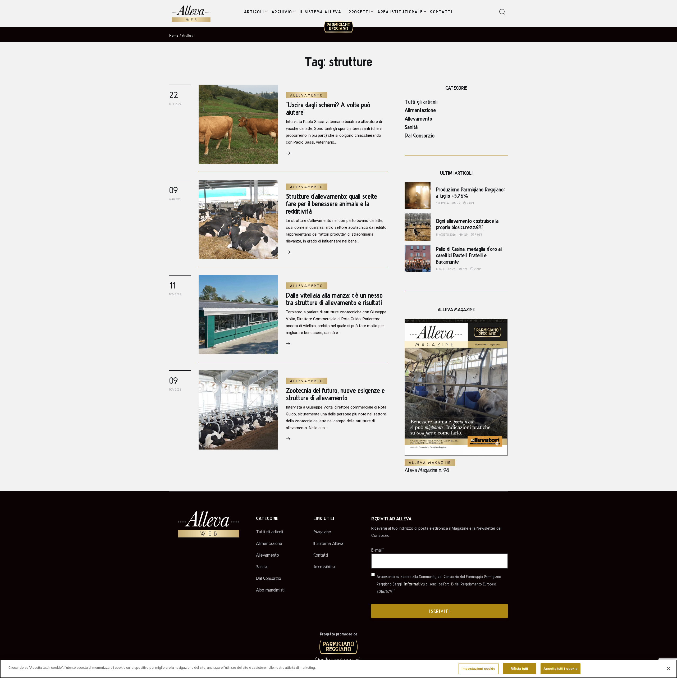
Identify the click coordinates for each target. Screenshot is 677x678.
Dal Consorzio (419, 135)
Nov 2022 (175, 294)
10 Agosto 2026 (445, 269)
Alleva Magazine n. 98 (427, 470)
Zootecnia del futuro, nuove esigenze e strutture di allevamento (335, 394)
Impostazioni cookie (478, 669)
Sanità (411, 127)
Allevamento (306, 95)
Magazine (322, 531)
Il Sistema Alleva (328, 543)
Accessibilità (324, 566)
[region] (338, 669)
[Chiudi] (668, 668)
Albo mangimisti (270, 590)
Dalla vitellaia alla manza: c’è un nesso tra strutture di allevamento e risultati (334, 298)
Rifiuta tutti (519, 669)
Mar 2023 (175, 199)
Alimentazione (420, 110)
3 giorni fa (442, 203)
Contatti (320, 555)
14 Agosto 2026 (446, 234)
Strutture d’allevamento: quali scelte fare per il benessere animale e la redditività (331, 203)
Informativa (414, 584)
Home (173, 35)
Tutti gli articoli (421, 101)
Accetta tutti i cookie (560, 669)
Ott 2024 (175, 104)
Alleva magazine (430, 462)
